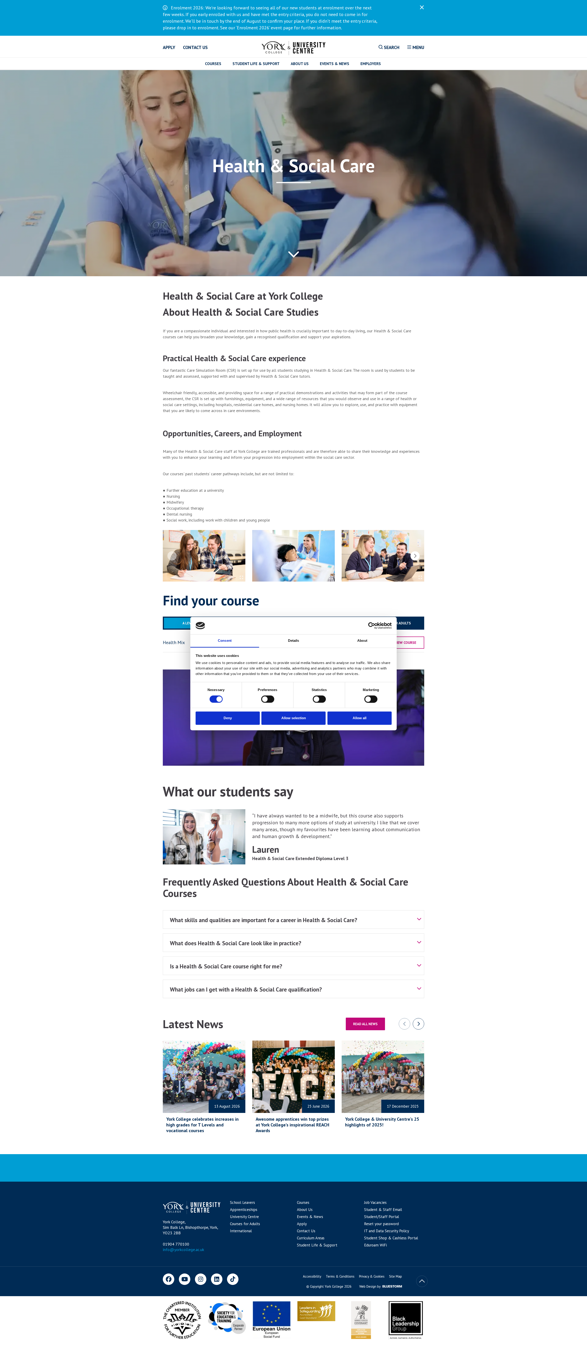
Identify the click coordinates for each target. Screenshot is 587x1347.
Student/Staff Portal (381, 1216)
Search (391, 47)
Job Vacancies (375, 1202)
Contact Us (195, 47)
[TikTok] (232, 1279)
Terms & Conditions (340, 1276)
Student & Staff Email (383, 1209)
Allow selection (293, 718)
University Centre (244, 1216)
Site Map (395, 1276)
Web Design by (370, 1286)
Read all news (365, 1024)
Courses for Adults (245, 1223)
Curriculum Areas (310, 1237)
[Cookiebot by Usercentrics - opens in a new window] (372, 625)
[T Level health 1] (293, 556)
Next (415, 555)
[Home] (293, 47)
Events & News (334, 63)
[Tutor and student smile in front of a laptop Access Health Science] (383, 556)
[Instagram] (200, 1279)
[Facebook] (168, 1279)
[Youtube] (184, 1279)
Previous (172, 555)
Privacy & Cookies (372, 1276)
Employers (370, 63)
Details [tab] (293, 641)
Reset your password (381, 1223)
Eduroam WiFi (375, 1245)
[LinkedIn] (216, 1279)
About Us (300, 63)
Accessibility (312, 1276)
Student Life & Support (256, 63)
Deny (228, 718)
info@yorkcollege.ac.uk (183, 1249)
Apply (169, 47)
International (241, 1230)
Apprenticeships (243, 1209)
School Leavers (242, 1202)
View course (405, 642)
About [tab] (362, 641)
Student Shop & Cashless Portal (391, 1237)
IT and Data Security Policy (386, 1230)
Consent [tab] (225, 641)
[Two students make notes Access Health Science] (204, 556)
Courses (213, 63)
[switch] (267, 699)
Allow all (359, 718)
